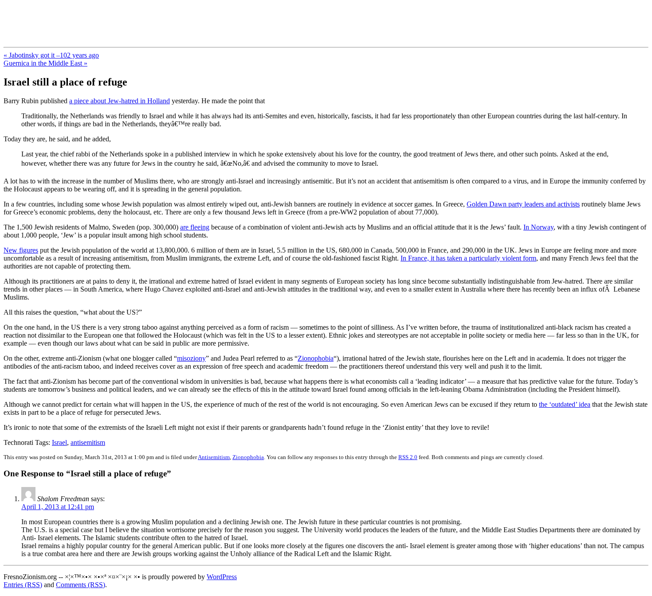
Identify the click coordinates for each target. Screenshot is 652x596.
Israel (59, 442)
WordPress (222, 576)
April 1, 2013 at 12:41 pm (57, 506)
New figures (21, 250)
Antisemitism (214, 457)
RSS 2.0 (407, 457)
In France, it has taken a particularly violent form (468, 258)
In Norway (538, 227)
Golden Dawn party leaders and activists (523, 204)
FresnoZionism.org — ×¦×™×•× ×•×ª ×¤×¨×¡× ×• (147, 17)
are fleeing (194, 227)
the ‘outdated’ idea (564, 404)
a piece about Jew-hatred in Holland (119, 101)
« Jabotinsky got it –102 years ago (51, 55)
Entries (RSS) (23, 584)
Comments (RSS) (80, 584)
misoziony (191, 358)
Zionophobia (316, 358)
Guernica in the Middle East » (45, 63)
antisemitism (88, 442)
